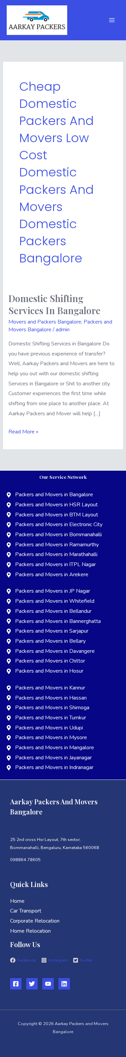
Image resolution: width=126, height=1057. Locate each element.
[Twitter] (32, 983)
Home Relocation (30, 931)
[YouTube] (48, 983)
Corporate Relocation (34, 921)
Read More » (23, 431)
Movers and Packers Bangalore (44, 322)
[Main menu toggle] (111, 20)
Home (17, 901)
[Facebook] (16, 983)
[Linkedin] (64, 983)
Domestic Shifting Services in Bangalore (54, 304)
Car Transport (25, 911)
